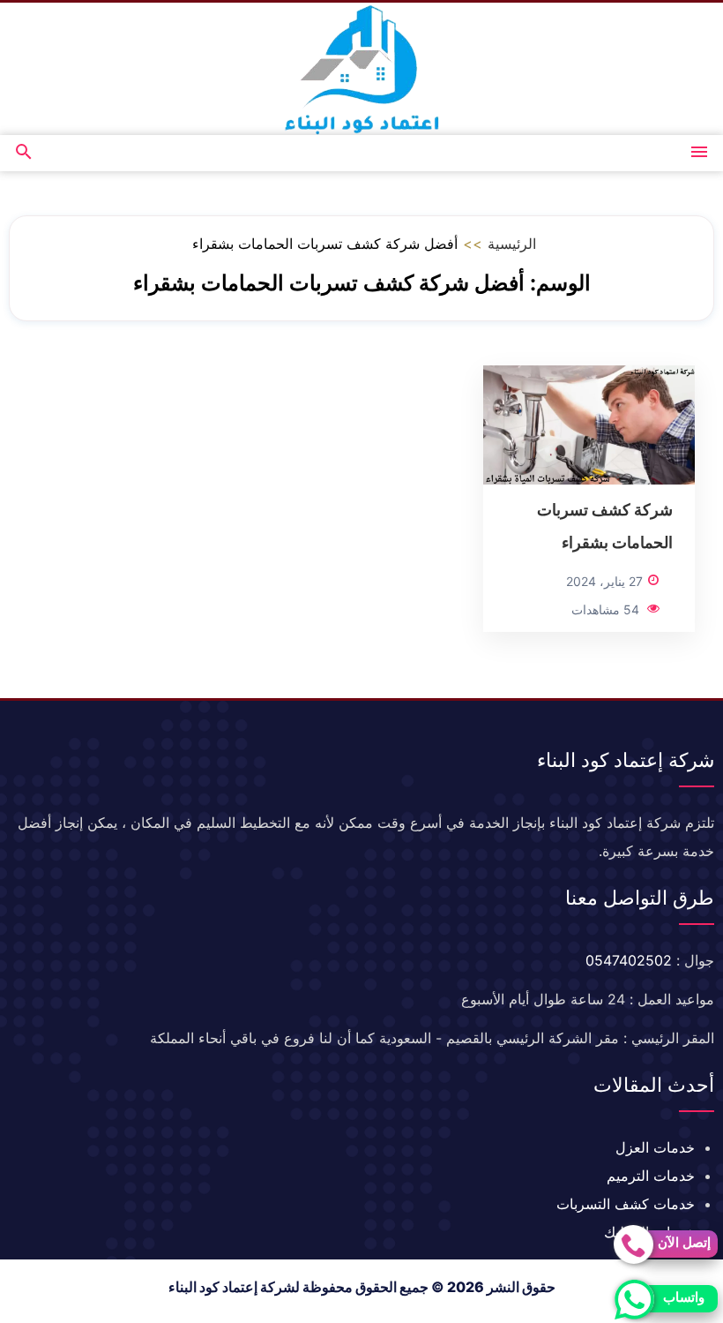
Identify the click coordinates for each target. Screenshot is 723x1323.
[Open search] (23, 153)
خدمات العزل (655, 1147)
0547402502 (628, 960)
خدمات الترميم (651, 1175)
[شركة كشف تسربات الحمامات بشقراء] (589, 423)
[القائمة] (699, 153)
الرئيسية (512, 243)
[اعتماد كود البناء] (361, 69)
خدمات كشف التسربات (625, 1204)
